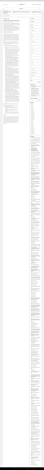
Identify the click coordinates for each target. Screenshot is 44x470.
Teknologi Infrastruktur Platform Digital (35, 441)
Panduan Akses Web (33, 293)
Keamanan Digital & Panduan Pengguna (35, 244)
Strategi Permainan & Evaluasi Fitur (35, 400)
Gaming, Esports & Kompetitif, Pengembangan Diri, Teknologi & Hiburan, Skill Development (35, 211)
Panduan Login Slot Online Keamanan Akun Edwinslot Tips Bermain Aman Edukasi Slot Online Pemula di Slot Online (35, 310)
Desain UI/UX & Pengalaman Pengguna (35, 162)
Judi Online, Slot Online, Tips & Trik (35, 224)
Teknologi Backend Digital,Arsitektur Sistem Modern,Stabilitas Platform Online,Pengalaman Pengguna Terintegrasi (35, 422)
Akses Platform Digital (33, 143)
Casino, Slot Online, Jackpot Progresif (35, 159)
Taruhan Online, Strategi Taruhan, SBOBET (35, 405)
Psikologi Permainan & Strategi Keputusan (36, 363)
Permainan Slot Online (33, 350)
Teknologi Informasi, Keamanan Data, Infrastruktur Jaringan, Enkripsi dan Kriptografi (35, 439)
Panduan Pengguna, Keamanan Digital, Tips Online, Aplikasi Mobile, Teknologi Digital (35, 320)
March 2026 (32, 109)
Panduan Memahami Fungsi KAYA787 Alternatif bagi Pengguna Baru (12, 11)
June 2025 (32, 122)
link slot (32, 38)
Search (31, 80)
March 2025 (32, 126)
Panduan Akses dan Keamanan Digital (35, 290)
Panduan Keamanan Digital (34, 302)
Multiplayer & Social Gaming (34, 274)
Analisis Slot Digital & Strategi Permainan (35, 153)
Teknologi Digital (33, 424)
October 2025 (32, 116)
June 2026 (32, 105)
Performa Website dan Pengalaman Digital (36, 337)
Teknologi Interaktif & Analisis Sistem (35, 442)
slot (31, 32)
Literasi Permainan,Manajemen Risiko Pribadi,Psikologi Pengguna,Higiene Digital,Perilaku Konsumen (35, 267)
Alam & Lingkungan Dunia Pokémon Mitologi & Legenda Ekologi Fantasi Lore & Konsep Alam (36, 146)
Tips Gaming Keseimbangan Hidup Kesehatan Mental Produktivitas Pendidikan (35, 458)
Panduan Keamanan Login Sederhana (35, 303)
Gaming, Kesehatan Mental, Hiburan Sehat (35, 213)
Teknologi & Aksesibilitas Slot (34, 409)
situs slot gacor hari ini (33, 72)
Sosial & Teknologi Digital (34, 394)
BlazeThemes (28, 468)
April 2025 (32, 125)
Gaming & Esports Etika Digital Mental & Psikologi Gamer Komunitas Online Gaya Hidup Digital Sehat (35, 205)
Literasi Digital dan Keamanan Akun (35, 264)
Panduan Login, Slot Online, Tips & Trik (35, 311)
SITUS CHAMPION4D (9, 62)
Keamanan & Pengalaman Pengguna (35, 233)
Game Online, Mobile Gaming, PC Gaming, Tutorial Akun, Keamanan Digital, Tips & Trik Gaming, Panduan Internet (35, 192)
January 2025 (32, 129)
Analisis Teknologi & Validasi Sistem (35, 155)
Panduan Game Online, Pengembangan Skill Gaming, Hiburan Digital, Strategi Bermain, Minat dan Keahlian (35, 299)
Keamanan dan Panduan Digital (34, 239)
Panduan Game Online (33, 296)
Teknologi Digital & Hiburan (34, 428)
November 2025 (32, 115)
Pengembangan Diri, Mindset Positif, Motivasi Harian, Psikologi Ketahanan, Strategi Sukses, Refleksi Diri (35, 332)
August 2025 (32, 119)
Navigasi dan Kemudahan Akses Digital (35, 275)
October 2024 (32, 133)
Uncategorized (32, 461)
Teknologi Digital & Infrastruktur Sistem (35, 429)
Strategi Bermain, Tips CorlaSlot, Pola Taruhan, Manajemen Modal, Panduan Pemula (35, 398)
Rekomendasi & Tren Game (34, 364)
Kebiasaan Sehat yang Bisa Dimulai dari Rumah (11, 20)
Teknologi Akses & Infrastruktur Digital (35, 420)
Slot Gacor (32, 35)
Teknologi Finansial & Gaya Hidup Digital (35, 434)
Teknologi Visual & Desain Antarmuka (35, 448)
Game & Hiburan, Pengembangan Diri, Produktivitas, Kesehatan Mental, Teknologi (35, 186)
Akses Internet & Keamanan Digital (35, 140)
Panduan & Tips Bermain (33, 283)
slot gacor (32, 49)
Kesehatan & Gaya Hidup (33, 258)
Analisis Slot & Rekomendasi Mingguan (35, 152)
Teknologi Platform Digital (34, 445)
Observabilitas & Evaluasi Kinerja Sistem (35, 279)
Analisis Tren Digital (33, 156)
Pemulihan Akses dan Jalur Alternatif (35, 327)
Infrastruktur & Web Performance (34, 220)
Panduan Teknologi (33, 326)
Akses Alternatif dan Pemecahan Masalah (35, 139)
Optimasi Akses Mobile (33, 280)
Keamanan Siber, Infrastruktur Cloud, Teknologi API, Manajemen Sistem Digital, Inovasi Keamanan (35, 256)
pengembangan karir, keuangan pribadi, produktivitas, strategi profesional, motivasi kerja (35, 335)
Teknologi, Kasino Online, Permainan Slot (35, 451)
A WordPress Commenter (34, 99)
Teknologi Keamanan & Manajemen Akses (36, 444)
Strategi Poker (32, 401)
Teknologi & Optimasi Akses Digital (35, 417)
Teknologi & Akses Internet (34, 408)
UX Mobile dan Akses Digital (34, 464)
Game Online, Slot (33, 196)
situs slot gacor (32, 41)
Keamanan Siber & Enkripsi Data (34, 252)
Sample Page (21, 8)
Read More (5, 123)
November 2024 (32, 132)
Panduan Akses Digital (33, 292)
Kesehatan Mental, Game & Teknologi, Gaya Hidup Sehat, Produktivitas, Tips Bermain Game (35, 260)
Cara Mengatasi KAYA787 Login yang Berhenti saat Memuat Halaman (29, 0)
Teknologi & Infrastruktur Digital (34, 412)
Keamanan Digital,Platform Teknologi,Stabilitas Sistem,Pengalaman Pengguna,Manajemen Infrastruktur (35, 248)
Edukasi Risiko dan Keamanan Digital (35, 176)
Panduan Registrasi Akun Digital (34, 323)
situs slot (32, 52)
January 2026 (32, 112)
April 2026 (32, 108)
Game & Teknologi (33, 188)
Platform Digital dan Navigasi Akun (35, 358)
